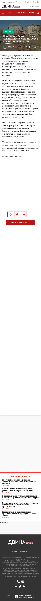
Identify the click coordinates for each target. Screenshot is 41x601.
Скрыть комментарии (20, 222)
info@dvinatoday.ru (22, 581)
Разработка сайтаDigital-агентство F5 (26, 596)
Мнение (32, 13)
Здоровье (21, 13)
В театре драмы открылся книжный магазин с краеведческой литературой (20, 496)
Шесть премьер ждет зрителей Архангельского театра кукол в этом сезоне (19, 513)
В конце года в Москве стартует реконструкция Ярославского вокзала (20, 489)
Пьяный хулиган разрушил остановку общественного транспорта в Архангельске (20, 504)
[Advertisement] (20, 184)
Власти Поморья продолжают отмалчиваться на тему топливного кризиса (19, 481)
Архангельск (7, 2)
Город (9, 13)
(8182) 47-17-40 (18, 581)
